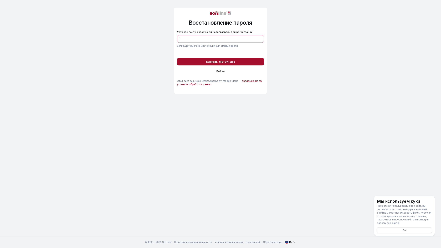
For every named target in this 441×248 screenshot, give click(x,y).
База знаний (253, 242)
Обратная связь (272, 242)
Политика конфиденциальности (193, 242)
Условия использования (229, 242)
